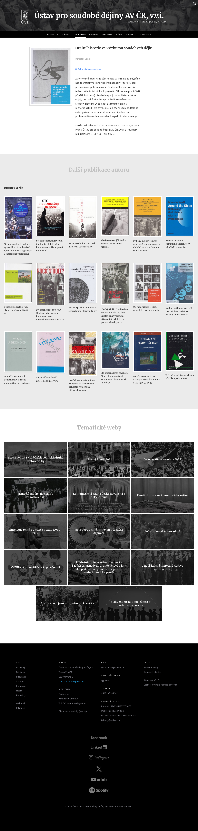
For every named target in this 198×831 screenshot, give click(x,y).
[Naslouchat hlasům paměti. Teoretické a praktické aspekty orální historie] (180, 305)
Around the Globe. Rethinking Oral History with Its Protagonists (178, 243)
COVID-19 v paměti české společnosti (35, 567)
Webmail (20, 703)
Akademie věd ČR (152, 680)
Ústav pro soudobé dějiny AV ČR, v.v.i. (90, 806)
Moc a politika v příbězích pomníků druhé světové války (35, 459)
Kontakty (131, 34)
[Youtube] (99, 779)
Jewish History (151, 667)
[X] (99, 769)
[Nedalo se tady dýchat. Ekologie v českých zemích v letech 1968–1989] (147, 373)
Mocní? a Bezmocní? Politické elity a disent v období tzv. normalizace (17, 379)
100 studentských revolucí (162, 531)
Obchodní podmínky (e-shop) (73, 711)
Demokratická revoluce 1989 (162, 459)
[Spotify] (99, 790)
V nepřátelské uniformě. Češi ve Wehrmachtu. (162, 567)
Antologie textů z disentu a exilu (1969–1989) (35, 531)
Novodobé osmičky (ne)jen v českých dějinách (99, 531)
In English (145, 34)
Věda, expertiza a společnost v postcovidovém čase (130, 603)
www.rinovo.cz (125, 806)
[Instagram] (99, 757)
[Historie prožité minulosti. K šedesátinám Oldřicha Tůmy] (83, 304)
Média (119, 34)
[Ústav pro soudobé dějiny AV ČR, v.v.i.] (25, 17)
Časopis (93, 34)
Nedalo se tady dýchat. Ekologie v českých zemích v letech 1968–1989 (146, 379)
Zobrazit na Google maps (71, 681)
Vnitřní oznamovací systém (72, 703)
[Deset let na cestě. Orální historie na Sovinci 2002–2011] (18, 304)
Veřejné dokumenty (68, 698)
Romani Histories (152, 672)
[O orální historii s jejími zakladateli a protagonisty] (147, 304)
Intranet (20, 707)
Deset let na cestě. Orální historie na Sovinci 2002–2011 (16, 310)
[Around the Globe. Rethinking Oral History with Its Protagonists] (180, 237)
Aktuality (52, 34)
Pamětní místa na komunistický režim (162, 495)
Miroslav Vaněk (83, 58)
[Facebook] (99, 737)
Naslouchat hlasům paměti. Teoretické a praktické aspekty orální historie (179, 311)
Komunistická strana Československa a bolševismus (99, 495)
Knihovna (106, 34)
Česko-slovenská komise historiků (161, 684)
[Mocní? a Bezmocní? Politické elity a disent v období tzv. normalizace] (18, 373)
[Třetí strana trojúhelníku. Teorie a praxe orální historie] (115, 237)
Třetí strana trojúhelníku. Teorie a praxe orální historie (113, 243)
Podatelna (64, 693)
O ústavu (66, 34)
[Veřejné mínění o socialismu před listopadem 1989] (180, 372)
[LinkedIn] (99, 747)
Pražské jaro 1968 (99, 459)
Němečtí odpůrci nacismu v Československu (35, 495)
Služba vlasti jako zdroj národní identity (67, 603)
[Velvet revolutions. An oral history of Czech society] (83, 240)
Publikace (80, 34)
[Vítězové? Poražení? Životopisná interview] (50, 374)
